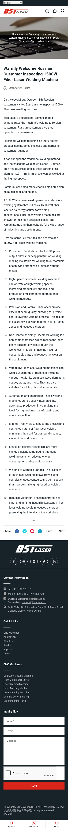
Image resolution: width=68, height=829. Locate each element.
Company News (37, 34)
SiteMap (7, 814)
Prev (49, 531)
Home (15, 34)
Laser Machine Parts (14, 700)
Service (7, 645)
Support (7, 649)
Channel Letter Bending (16, 696)
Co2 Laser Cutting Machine (18, 675)
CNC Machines (11, 632)
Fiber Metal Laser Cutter (16, 679)
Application (9, 637)
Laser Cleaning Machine (16, 692)
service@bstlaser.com (34, 602)
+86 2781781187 (21, 589)
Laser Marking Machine (16, 688)
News (24, 34)
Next (62, 531)
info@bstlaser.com (34, 598)
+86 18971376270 (34, 594)
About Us (8, 641)
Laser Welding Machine (15, 684)
